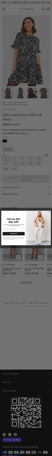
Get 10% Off (13, 233)
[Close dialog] (49, 212)
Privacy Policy (13, 239)
